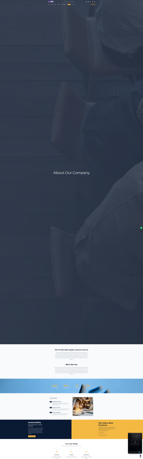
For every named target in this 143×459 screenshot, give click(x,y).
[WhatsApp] (141, 228)
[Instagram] (90, 1)
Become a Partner (64, 4)
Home (49, 4)
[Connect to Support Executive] (139, 452)
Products (55, 4)
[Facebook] (86, 1)
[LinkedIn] (92, 1)
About (69, 4)
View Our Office (31, 436)
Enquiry (73, 4)
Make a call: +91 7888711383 (70, 1)
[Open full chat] (139, 433)
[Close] (140, 433)
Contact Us (58, 4)
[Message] (141, 231)
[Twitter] (88, 1)
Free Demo (92, 4)
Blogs (51, 4)
